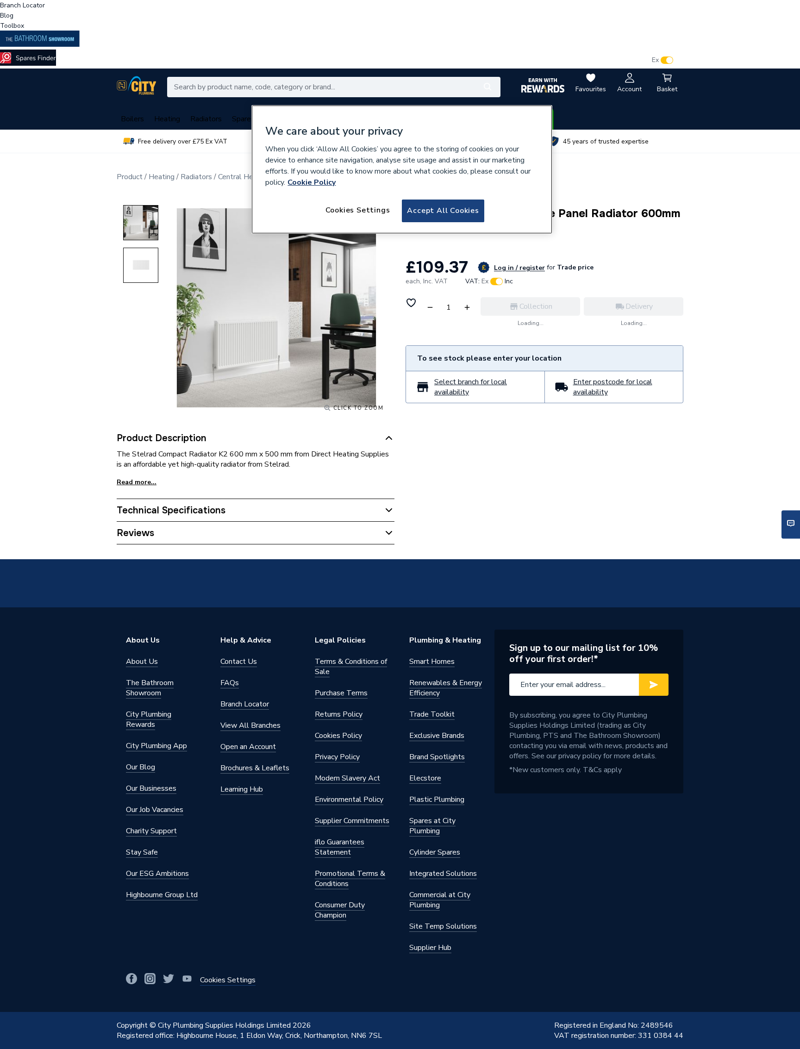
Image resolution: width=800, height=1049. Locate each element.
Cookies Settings (357, 210)
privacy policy (579, 756)
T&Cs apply (602, 770)
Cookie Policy (312, 182)
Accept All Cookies (443, 211)
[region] (401, 169)
